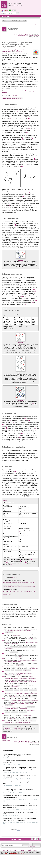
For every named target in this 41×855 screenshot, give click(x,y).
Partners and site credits (33, 850)
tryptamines (21, 91)
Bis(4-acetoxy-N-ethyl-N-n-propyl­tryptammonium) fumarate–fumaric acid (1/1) (19, 761)
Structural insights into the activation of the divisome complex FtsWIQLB (20, 813)
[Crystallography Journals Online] (2, 11)
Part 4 (22, 34)
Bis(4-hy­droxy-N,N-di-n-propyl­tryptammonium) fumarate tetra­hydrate (19, 782)
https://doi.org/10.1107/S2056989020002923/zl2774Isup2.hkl (19, 586)
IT (10, 10)
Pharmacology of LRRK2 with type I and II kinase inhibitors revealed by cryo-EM (19, 790)
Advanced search (31, 846)
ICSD (17, 673)
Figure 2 (20, 342)
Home (4, 850)
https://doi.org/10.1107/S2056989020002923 (28, 35)
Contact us (10, 850)
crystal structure (13, 91)
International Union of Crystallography (24, 849)
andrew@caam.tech (21, 61)
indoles (27, 91)
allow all (6, 853)
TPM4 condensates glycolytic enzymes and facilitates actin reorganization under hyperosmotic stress (19, 819)
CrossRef (19, 630)
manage (21, 853)
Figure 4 (20, 400)
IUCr (6, 10)
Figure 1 (20, 260)
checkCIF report (7, 594)
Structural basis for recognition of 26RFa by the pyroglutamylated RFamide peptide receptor (21, 796)
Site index (16, 850)
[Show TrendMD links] (37, 829)
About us (23, 850)
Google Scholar (8, 632)
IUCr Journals (32, 647)
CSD (20, 647)
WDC (14, 10)
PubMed (29, 630)
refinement (26, 470)
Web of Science (11, 630)
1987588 (14, 95)
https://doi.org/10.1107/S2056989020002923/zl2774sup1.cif (18, 582)
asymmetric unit (9, 221)
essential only (14, 853)
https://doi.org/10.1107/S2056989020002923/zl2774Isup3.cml (19, 591)
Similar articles (7, 98)
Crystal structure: (7, 580)
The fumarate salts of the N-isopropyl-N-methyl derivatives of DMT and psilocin (19, 776)
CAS (24, 630)
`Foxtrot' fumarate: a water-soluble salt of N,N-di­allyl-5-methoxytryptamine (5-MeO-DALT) (18, 755)
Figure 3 (20, 373)
